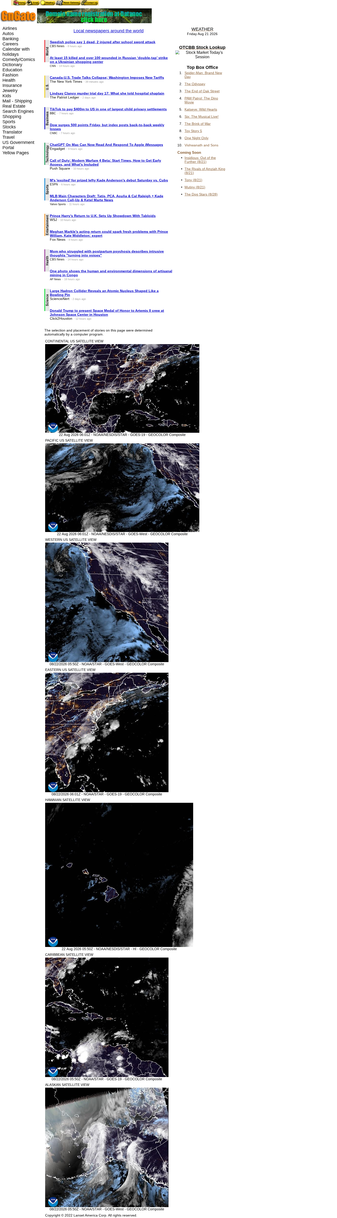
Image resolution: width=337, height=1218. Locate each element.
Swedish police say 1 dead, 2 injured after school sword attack (102, 42)
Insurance (12, 85)
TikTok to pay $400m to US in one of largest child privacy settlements (108, 109)
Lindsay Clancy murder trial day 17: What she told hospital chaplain (107, 93)
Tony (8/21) (193, 180)
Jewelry (10, 90)
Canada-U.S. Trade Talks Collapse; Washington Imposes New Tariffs (107, 77)
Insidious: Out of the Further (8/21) (200, 160)
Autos (8, 33)
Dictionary (12, 64)
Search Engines (18, 111)
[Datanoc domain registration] (94, 22)
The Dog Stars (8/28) (201, 194)
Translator (12, 132)
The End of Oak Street (202, 91)
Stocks (9, 126)
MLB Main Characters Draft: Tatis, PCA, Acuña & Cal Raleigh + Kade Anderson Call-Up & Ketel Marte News (106, 198)
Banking (10, 38)
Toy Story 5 (193, 131)
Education (12, 69)
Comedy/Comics (18, 59)
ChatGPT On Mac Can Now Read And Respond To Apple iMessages (106, 145)
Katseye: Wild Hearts (201, 109)
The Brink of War (198, 124)
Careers (10, 43)
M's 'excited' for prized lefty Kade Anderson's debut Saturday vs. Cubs (109, 180)
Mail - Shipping (17, 100)
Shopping (11, 116)
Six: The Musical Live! (202, 116)
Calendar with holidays (16, 52)
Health (8, 80)
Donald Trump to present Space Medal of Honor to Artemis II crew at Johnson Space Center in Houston (107, 312)
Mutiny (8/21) (195, 187)
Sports (8, 121)
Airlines (9, 28)
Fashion (10, 75)
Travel (8, 137)
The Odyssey (195, 84)
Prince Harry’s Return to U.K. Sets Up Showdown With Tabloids (103, 216)
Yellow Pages (15, 152)
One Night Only (196, 138)
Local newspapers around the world (109, 30)
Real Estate (13, 106)
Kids (6, 95)
